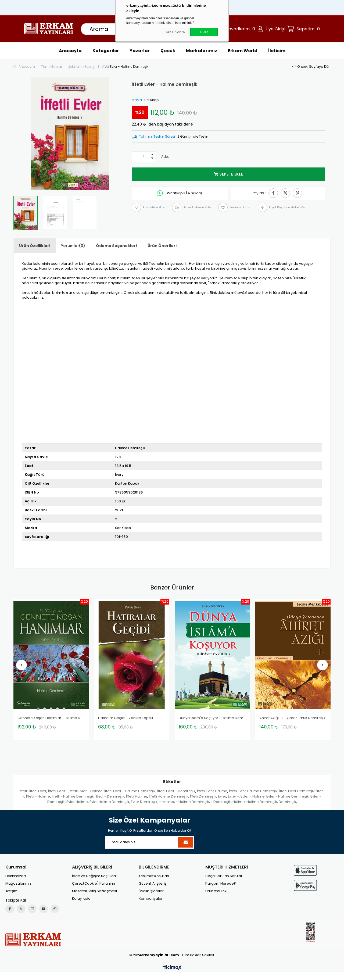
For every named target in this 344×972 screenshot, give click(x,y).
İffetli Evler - (58, 791)
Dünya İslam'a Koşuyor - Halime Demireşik (212, 718)
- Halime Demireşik (192, 801)
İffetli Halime (136, 796)
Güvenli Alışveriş (153, 883)
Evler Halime (77, 801)
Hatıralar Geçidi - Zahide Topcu (125, 718)
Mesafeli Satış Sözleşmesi (94, 891)
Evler (222, 796)
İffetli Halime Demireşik (168, 796)
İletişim (11, 891)
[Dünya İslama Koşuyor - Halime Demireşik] (212, 655)
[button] (38, 709)
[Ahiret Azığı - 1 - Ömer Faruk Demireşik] (293, 655)
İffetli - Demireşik (109, 796)
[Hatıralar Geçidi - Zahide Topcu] (131, 655)
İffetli (24, 791)
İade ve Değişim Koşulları (94, 876)
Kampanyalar (151, 898)
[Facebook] (9, 909)
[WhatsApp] (55, 909)
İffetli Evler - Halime (86, 791)
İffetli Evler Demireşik (297, 791)
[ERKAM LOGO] (33, 940)
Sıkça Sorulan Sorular (223, 876)
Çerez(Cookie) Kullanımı (93, 883)
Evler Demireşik (144, 801)
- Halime (166, 801)
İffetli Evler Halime (212, 791)
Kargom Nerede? (220, 883)
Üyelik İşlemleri (151, 891)
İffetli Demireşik (203, 796)
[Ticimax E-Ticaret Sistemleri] (172, 968)
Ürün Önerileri (162, 245)
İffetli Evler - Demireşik (176, 791)
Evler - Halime (253, 796)
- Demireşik (221, 801)
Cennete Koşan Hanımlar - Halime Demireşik (51, 718)
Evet (204, 32)
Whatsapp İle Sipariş (184, 193)
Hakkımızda (15, 876)
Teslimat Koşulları (154, 876)
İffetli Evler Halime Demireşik (253, 791)
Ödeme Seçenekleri (116, 245)
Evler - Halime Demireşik (287, 796)
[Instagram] (32, 909)
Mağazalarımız (18, 883)
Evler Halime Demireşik (109, 801)
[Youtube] (43, 909)
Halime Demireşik (261, 801)
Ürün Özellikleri (34, 245)
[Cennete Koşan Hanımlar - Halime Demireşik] (51, 655)
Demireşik (287, 801)
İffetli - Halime (38, 796)
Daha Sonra (174, 32)
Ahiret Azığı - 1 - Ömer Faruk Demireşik (292, 718)
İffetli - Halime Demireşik (73, 796)
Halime (238, 801)
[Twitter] (21, 909)
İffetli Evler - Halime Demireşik (130, 791)
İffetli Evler (37, 791)
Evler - (233, 796)
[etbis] (311, 933)
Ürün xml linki (216, 891)
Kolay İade (81, 898)
